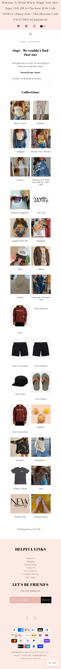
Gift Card (41, 213)
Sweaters (20, 460)
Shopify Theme (20, 656)
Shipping (30, 562)
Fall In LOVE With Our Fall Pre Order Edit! (40, 182)
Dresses (20, 180)
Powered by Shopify (30, 659)
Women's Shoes (41, 517)
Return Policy (30, 565)
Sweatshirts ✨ (40, 460)
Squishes (41, 427)
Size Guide (30, 577)
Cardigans (20, 152)
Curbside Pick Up (30, 574)
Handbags (40, 241)
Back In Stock (20, 123)
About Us (30, 558)
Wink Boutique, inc (39, 652)
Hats (20, 269)
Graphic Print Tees (20, 241)
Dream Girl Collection (41, 152)
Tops (41, 489)
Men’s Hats (20, 394)
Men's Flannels (41, 309)
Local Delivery (30, 571)
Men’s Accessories (20, 366)
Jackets (41, 269)
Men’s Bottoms (41, 366)
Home (23, 42)
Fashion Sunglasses (20, 213)
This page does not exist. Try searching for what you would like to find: (30, 64)
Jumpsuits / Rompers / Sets (40, 298)
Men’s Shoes (41, 399)
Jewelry (20, 297)
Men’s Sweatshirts (20, 432)
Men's (20, 333)
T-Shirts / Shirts (20, 489)
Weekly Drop (20, 517)
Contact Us (30, 568)
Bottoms (40, 123)
